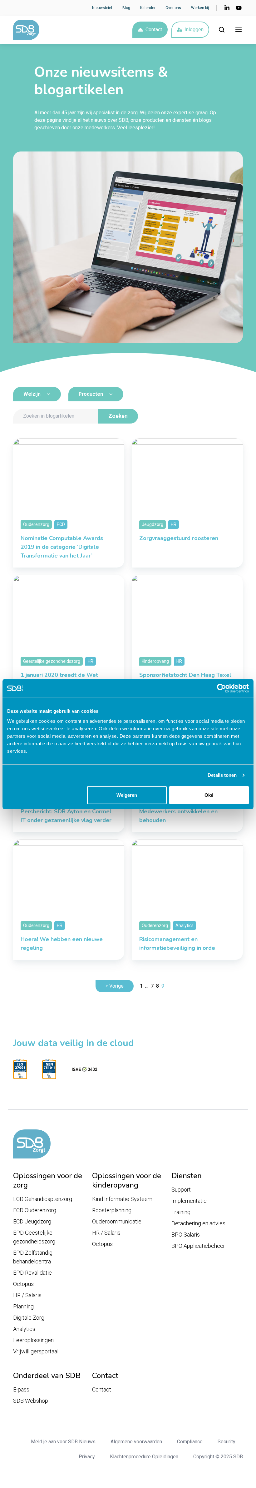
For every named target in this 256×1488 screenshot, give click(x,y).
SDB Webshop (30, 1400)
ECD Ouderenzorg (34, 1210)
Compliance (190, 1442)
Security (226, 1442)
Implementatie (189, 1201)
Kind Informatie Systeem (122, 1199)
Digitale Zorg (28, 1317)
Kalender (147, 8)
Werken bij (200, 8)
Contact (153, 29)
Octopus (23, 1284)
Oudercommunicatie (116, 1221)
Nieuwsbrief (102, 8)
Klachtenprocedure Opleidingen (144, 1457)
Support (181, 1189)
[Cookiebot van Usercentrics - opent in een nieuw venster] (221, 688)
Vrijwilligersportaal (35, 1351)
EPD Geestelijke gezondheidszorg (34, 1237)
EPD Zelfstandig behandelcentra (32, 1257)
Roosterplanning (111, 1210)
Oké (208, 794)
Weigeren (126, 794)
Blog (126, 8)
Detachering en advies (198, 1223)
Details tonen (222, 775)
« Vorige (115, 986)
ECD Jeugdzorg (32, 1221)
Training (180, 1212)
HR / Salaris (27, 1295)
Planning (23, 1306)
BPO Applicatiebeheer (198, 1245)
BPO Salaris (185, 1234)
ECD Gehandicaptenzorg (42, 1199)
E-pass (21, 1389)
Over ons (173, 8)
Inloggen (194, 29)
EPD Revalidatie (32, 1272)
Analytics (24, 1329)
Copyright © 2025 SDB (218, 1457)
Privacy (87, 1457)
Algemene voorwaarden (136, 1442)
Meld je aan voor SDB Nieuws (63, 1442)
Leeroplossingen (33, 1340)
